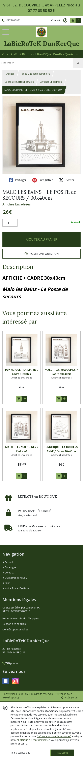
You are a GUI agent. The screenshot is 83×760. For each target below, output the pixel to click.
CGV (6, 583)
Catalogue (10, 567)
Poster (69, 180)
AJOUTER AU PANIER (41, 239)
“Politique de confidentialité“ (33, 740)
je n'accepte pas (20, 752)
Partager (20, 180)
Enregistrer (45, 180)
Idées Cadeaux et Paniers (35, 73)
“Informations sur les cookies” (54, 736)
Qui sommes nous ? (15, 578)
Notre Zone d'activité (16, 588)
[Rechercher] (78, 63)
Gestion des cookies (14, 624)
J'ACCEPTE (62, 752)
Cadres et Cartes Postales (19, 82)
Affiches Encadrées (51, 82)
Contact (55, 20)
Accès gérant (70, 697)
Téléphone (11, 663)
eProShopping (10, 697)
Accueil (10, 73)
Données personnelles (15, 629)
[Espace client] (65, 20)
